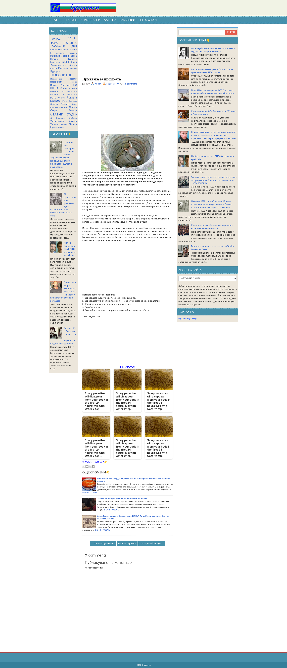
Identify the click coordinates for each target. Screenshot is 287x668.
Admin (98, 84)
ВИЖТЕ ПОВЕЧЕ (89, 492)
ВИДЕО (65, 62)
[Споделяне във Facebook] (93, 466)
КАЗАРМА (109, 19)
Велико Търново (63, 59)
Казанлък (63, 68)
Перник (73, 82)
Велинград (55, 62)
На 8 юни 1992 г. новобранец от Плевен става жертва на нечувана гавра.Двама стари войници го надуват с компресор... (212, 204)
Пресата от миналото (63, 91)
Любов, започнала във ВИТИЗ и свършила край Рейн (70, 249)
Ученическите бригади (63, 121)
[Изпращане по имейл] (84, 466)
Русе (64, 101)
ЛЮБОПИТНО (112, 84)
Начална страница (127, 543)
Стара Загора (63, 110)
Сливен (54, 104)
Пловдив (65, 85)
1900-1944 (55, 39)
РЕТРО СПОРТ (147, 19)
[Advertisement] (127, 52)
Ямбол (60, 127)
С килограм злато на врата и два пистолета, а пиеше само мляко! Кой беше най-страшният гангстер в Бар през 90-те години (214, 135)
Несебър (72, 79)
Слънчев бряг (69, 104)
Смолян (54, 107)
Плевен (54, 85)
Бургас (53, 49)
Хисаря (64, 124)
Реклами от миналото (63, 94)
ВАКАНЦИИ (127, 19)
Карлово (73, 68)
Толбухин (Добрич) (66, 118)
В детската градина (63, 53)
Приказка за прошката (101, 79)
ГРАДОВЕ (71, 19)
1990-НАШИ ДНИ (63, 46)
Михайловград (56, 79)
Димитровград (58, 65)
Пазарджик (56, 82)
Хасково (54, 124)
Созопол (63, 107)
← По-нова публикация (103, 543)
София (73, 107)
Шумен (53, 127)
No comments (130, 84)
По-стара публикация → (152, 543)
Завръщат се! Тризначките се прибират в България (122, 498)
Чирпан (73, 124)
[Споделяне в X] (90, 466)
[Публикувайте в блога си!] (87, 466)
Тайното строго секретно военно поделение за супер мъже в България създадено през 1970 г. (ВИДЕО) (214, 180)
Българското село (67, 49)
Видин (74, 62)
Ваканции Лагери (59, 56)
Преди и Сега (68, 88)
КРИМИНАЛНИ (90, 19)
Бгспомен (146, 665)
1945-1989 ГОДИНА (63, 41)
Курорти (55, 71)
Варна (74, 56)
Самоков (72, 101)
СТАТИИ (55, 19)
